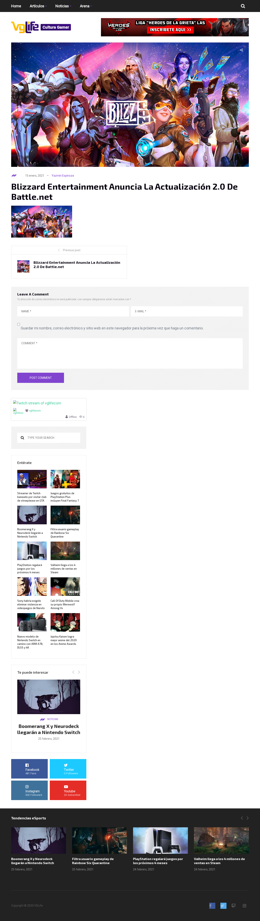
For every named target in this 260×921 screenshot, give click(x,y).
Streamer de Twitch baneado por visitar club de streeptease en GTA (32, 497)
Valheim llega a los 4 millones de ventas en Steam (64, 568)
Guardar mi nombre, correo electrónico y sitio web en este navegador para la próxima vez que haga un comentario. (112, 328)
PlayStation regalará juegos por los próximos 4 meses (29, 568)
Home (16, 6)
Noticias (62, 6)
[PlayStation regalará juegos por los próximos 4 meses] (160, 840)
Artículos (37, 6)
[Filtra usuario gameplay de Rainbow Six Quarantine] (99, 840)
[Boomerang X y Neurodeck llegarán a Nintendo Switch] (38, 840)
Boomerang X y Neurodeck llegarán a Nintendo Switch (30, 533)
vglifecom (35, 410)
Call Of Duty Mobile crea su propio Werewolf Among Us (65, 604)
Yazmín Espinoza (63, 175)
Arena (84, 6)
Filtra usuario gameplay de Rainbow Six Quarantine (65, 533)
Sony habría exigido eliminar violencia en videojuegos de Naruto (31, 604)
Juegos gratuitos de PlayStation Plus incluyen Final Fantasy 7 (65, 497)
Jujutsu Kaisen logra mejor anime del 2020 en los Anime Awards (64, 640)
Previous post (71, 250)
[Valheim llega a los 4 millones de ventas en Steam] (221, 840)
